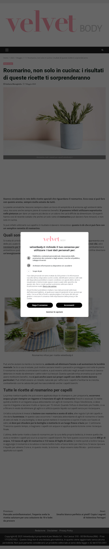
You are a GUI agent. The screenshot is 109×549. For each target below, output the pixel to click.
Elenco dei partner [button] (50, 286)
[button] (54, 271)
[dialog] (54, 274)
